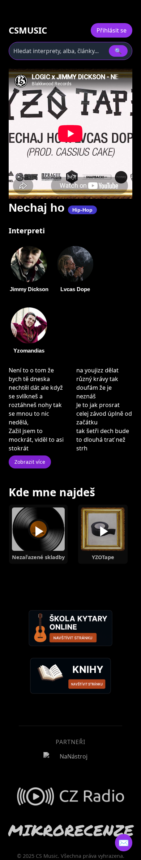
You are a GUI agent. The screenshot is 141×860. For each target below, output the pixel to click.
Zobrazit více (29, 461)
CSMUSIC (28, 30)
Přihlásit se (112, 30)
